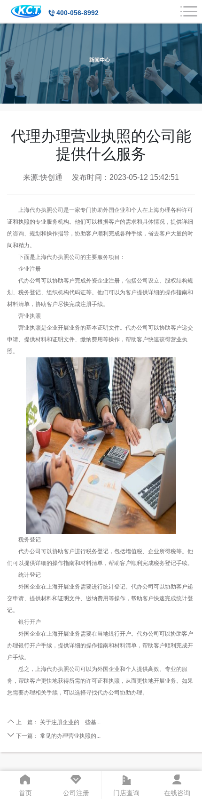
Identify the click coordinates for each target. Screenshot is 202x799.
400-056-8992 (77, 12)
